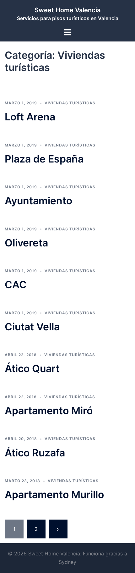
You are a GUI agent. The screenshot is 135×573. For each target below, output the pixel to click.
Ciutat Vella (32, 327)
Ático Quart (32, 368)
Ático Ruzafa (35, 453)
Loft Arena (30, 117)
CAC (16, 284)
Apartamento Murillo (54, 494)
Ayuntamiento (38, 201)
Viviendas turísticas (70, 103)
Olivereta (26, 243)
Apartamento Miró (49, 411)
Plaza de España (44, 159)
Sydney (67, 562)
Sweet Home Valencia (67, 10)
